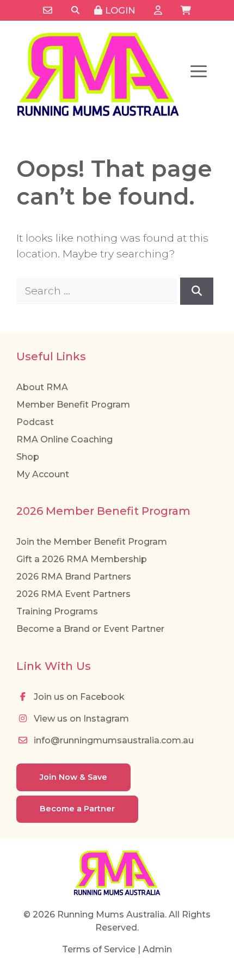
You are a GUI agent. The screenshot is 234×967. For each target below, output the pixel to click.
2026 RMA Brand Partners (73, 576)
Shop (27, 457)
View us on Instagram (80, 718)
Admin (157, 949)
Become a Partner (77, 809)
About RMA (42, 387)
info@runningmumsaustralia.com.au (113, 740)
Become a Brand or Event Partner (90, 629)
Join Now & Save (73, 777)
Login (119, 10)
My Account (42, 474)
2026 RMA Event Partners (73, 594)
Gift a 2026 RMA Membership (81, 559)
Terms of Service (99, 949)
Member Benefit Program (73, 404)
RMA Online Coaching (64, 439)
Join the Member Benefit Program (91, 542)
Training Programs (57, 611)
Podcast (35, 422)
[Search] (75, 10)
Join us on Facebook (78, 697)
